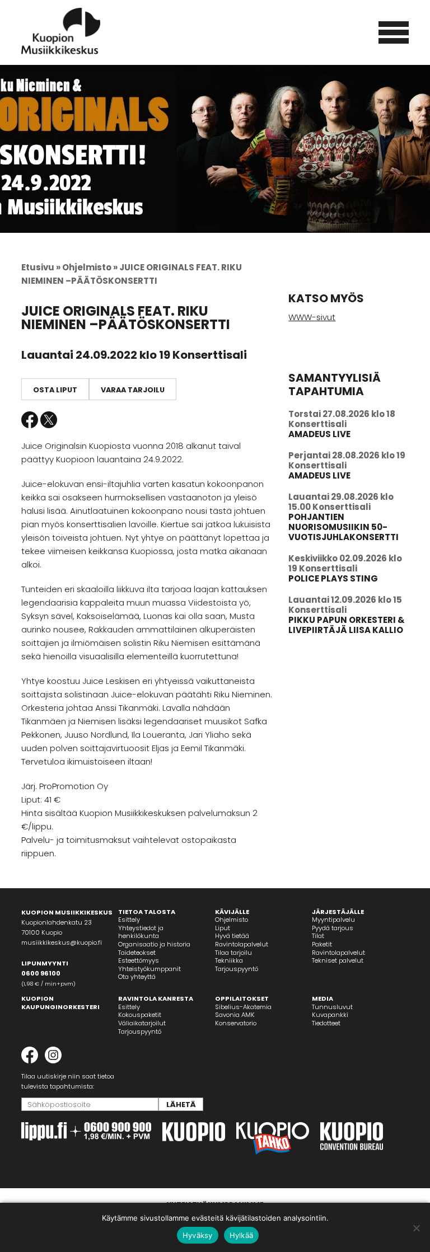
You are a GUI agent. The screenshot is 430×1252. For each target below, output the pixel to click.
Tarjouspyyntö (236, 968)
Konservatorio (235, 1023)
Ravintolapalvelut (241, 944)
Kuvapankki (330, 1014)
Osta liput (55, 390)
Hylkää (242, 1235)
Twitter (48, 419)
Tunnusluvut (332, 1006)
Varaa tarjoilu (133, 390)
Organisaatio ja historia (154, 944)
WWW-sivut (311, 317)
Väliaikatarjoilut (142, 1023)
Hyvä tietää (232, 935)
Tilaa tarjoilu (233, 952)
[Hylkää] (416, 1228)
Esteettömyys (138, 960)
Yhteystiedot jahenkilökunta (140, 932)
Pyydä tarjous (332, 927)
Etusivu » (40, 267)
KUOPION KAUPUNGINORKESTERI (60, 1002)
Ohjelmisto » (90, 267)
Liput (222, 927)
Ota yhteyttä (137, 976)
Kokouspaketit (139, 1014)
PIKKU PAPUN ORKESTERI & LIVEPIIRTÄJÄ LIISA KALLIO (346, 625)
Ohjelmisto (231, 919)
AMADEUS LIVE (319, 434)
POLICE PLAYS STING (333, 578)
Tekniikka (229, 960)
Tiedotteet (326, 1023)
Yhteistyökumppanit (149, 968)
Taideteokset (137, 952)
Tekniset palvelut (337, 960)
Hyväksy (198, 1235)
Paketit (322, 944)
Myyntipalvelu (333, 919)
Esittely (129, 919)
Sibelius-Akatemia (243, 1006)
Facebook (29, 419)
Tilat (318, 935)
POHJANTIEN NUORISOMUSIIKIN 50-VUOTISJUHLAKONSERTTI (343, 527)
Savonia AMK (235, 1014)
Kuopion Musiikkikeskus (61, 31)
